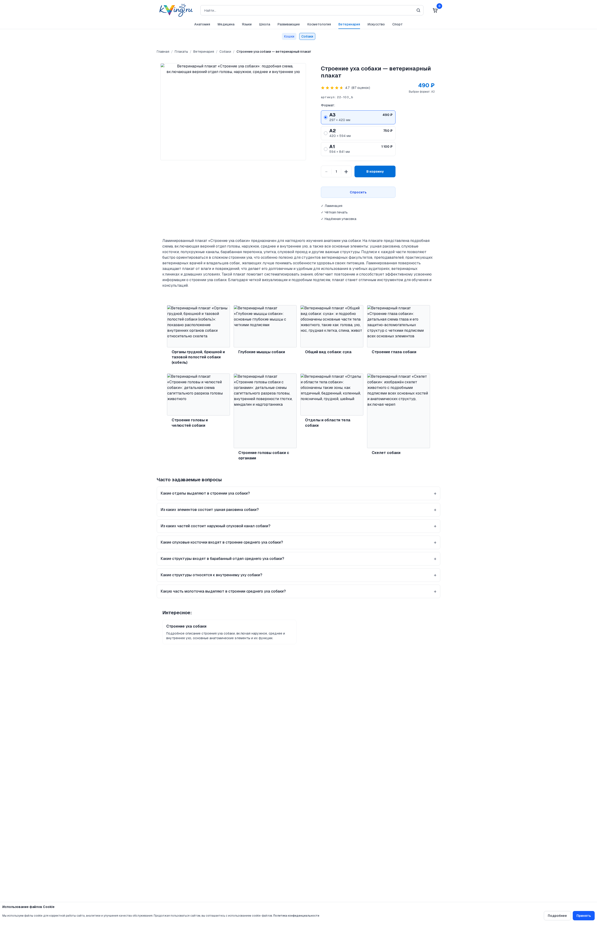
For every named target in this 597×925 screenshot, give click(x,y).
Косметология (319, 24)
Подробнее (557, 916)
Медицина (226, 24)
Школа (264, 24)
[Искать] (418, 10)
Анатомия (202, 24)
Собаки (307, 36)
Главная (163, 51)
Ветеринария (349, 24)
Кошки (289, 36)
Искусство (376, 24)
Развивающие (289, 24)
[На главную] (175, 10)
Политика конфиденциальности (296, 916)
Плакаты (181, 51)
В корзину (375, 171)
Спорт (397, 24)
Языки (247, 24)
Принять (583, 916)
